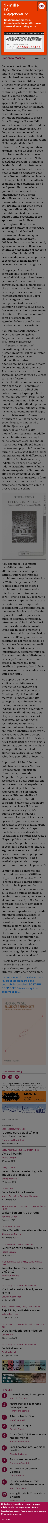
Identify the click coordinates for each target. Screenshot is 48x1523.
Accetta (6, 1519)
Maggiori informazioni (11, 1514)
